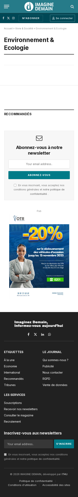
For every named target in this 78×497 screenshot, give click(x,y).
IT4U (64, 474)
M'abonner (30, 18)
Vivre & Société (24, 28)
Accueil (8, 28)
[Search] (72, 6)
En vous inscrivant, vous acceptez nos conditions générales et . (39, 189)
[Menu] (6, 6)
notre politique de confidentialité (40, 458)
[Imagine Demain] (39, 6)
